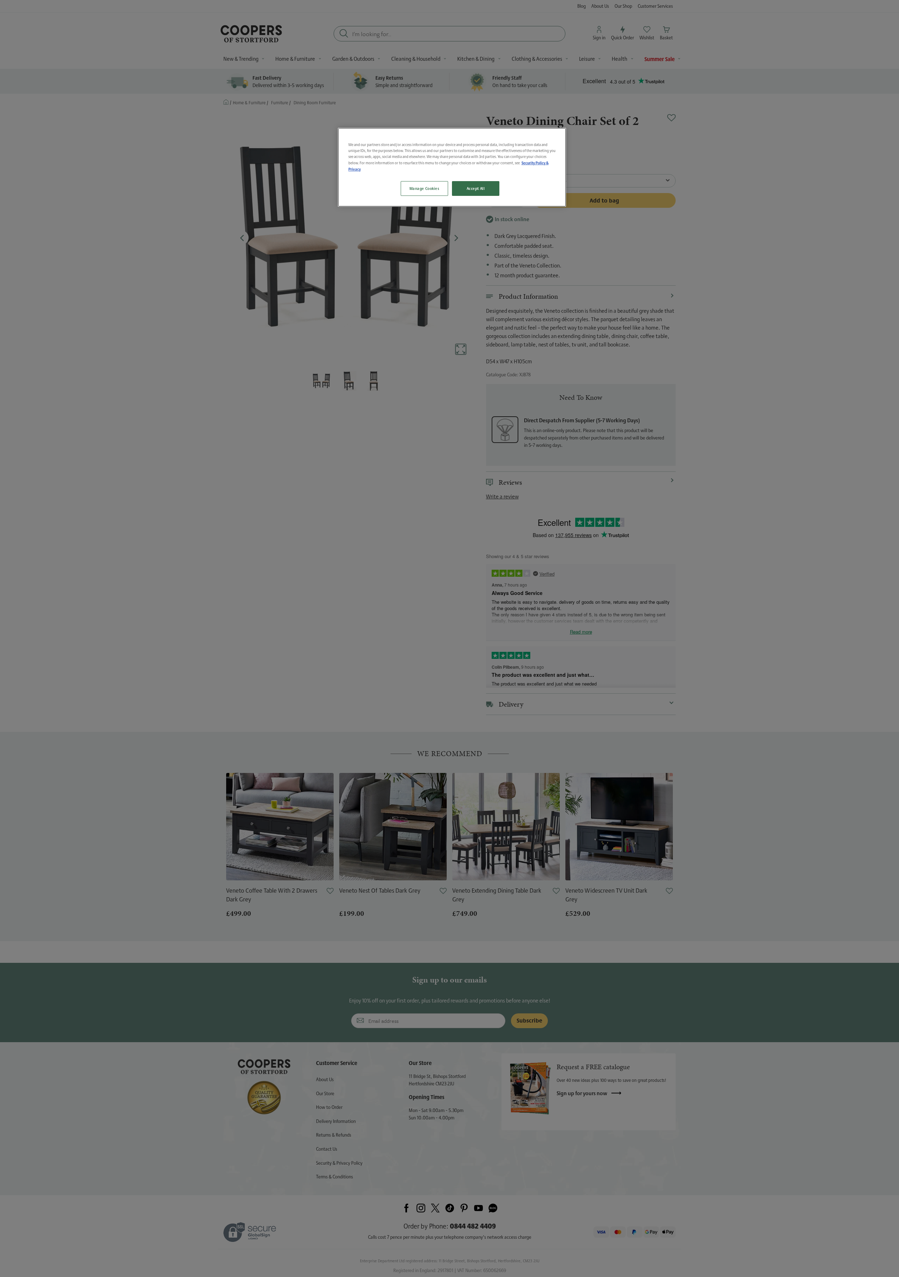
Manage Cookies (424, 188)
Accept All (476, 188)
